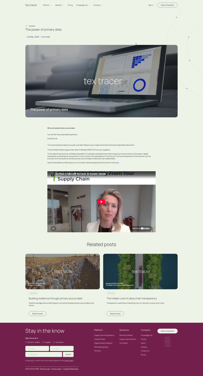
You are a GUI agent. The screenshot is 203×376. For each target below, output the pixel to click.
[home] (31, 5)
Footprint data (99, 339)
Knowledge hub (146, 335)
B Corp (143, 355)
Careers (144, 347)
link (117, 162)
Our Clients (123, 343)
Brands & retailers (126, 335)
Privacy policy (56, 369)
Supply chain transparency (104, 335)
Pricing (70, 5)
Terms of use (45, 369)
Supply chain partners (127, 339)
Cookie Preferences (70, 369)
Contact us (145, 351)
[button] (47, 5)
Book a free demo (167, 5)
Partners (97, 351)
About (143, 343)
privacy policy (69, 360)
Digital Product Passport (103, 343)
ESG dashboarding (101, 347)
